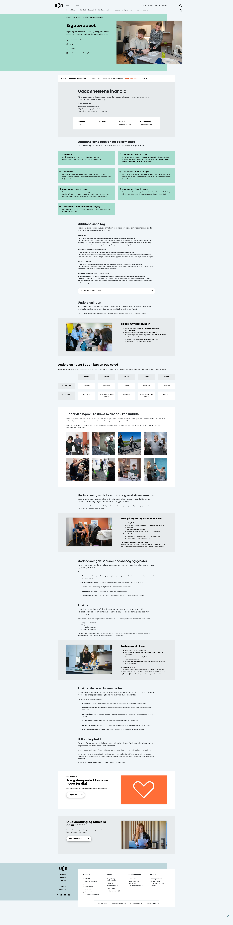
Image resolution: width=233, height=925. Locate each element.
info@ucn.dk (63, 889)
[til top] (228, 916)
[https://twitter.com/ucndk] (61, 894)
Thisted (63, 880)
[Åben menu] (67, 5)
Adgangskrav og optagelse (113, 78)
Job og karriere (94, 78)
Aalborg (63, 874)
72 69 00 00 (63, 886)
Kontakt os (143, 78)
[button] (77, 443)
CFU (144, 5)
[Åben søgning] (180, 5)
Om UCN (150, 5)
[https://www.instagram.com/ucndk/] (68, 894)
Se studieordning (146, 124)
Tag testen (73, 795)
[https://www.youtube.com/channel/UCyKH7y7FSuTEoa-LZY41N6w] (65, 894)
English (164, 5)
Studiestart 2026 (131, 78)
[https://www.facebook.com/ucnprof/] (57, 894)
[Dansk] (58, 8)
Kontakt (157, 5)
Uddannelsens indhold (77, 78)
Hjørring (63, 877)
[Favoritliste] (180, 10)
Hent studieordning (76, 838)
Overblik (64, 78)
